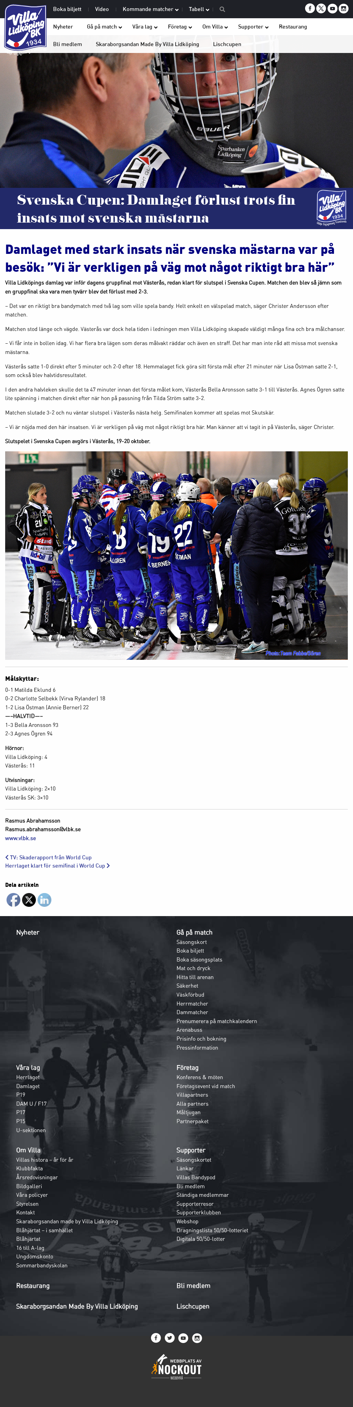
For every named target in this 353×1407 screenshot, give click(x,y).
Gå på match (194, 932)
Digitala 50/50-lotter (200, 1238)
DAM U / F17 (31, 1103)
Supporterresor (195, 1203)
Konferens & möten (199, 1077)
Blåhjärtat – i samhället (44, 1230)
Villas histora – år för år (44, 1159)
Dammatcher (192, 1012)
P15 (20, 1121)
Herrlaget (28, 1077)
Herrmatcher (192, 1003)
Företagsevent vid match (205, 1086)
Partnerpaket (192, 1121)
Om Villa (28, 1150)
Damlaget (28, 1086)
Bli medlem (190, 1186)
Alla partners (192, 1103)
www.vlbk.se (20, 838)
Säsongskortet (193, 1159)
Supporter (190, 1150)
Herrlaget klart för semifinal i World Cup (56, 865)
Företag (187, 1067)
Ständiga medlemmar (202, 1194)
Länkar (185, 1168)
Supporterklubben (198, 1212)
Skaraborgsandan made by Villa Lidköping (67, 1221)
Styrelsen (27, 1203)
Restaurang (33, 1285)
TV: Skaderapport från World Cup (50, 857)
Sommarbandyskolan (42, 1265)
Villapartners (192, 1094)
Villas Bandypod (195, 1177)
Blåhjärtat (28, 1238)
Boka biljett (190, 950)
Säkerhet (187, 985)
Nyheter (27, 932)
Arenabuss (189, 1029)
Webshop (187, 1221)
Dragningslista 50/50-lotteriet (212, 1230)
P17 (20, 1112)
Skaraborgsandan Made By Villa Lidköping (77, 1306)
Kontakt (25, 1212)
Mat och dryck (193, 968)
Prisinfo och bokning (201, 1038)
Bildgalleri (29, 1186)
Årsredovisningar (37, 1177)
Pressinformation (197, 1047)
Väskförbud (190, 994)
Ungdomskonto (34, 1256)
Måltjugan (188, 1112)
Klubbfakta (29, 1168)
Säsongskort (191, 941)
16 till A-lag (30, 1247)
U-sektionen (31, 1130)
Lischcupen (193, 1306)
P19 (20, 1094)
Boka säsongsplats (199, 959)
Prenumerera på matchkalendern (216, 1021)
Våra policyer (32, 1194)
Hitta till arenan (195, 977)
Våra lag (28, 1067)
